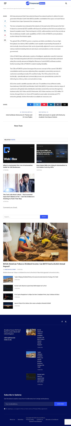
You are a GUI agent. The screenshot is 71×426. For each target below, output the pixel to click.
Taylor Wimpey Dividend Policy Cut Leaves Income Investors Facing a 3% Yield (36, 277)
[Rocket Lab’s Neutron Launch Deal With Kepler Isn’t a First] (8, 288)
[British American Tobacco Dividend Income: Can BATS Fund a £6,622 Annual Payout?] (35, 242)
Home (4, 8)
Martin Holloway (10, 269)
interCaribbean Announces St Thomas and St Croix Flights (19, 116)
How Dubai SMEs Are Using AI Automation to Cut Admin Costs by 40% (52, 166)
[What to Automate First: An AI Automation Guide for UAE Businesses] (18, 153)
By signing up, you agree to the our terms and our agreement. (27, 408)
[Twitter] (5, 26)
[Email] (5, 40)
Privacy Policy (37, 408)
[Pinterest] (5, 35)
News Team (18, 126)
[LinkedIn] (5, 30)
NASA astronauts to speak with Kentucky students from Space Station (52, 116)
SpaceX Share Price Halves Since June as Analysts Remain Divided (33, 303)
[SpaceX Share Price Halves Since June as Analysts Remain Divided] (8, 305)
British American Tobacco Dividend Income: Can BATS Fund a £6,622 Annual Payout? (34, 265)
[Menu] (5, 3)
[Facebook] (5, 21)
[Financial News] (35, 3)
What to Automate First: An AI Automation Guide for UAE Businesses (18, 166)
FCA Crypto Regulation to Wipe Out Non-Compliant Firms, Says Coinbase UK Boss (37, 295)
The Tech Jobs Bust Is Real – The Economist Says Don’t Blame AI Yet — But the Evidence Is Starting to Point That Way (18, 197)
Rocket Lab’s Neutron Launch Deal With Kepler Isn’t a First (31, 286)
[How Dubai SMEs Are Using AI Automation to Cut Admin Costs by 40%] (52, 153)
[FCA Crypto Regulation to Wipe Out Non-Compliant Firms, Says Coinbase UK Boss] (8, 297)
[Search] (66, 3)
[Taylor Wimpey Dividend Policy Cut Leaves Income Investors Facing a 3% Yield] (8, 279)
